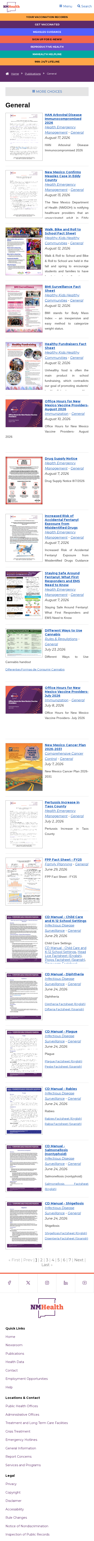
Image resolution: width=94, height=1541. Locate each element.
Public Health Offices (21, 1406)
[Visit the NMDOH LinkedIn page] (65, 1283)
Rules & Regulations (61, 639)
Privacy (11, 1484)
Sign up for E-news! (47, 39)
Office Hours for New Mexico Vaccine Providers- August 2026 (67, 405)
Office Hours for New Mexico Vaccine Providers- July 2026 (67, 692)
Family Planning (58, 864)
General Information (20, 1448)
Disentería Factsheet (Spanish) (66, 1238)
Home (15, 73)
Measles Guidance (47, 31)
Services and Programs (23, 1465)
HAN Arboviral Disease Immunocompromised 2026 (63, 119)
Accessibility (14, 1509)
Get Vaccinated (47, 24)
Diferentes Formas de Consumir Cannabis (34, 669)
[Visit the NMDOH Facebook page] (9, 1283)
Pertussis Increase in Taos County (62, 804)
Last (46, 1264)
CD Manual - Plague (61, 1031)
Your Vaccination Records (47, 17)
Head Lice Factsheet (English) (65, 954)
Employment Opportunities (26, 1379)
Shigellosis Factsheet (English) (66, 1233)
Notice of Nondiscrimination (26, 1526)
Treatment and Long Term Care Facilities (36, 1423)
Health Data (14, 1362)
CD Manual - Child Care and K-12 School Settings (65, 919)
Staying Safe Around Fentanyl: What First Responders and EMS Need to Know (62, 579)
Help (9, 1387)
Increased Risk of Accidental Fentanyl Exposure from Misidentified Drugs (61, 522)
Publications (33, 73)
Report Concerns (18, 1457)
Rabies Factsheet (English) (63, 1118)
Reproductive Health (47, 46)
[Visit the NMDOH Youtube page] (84, 1283)
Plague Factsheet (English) (63, 1061)
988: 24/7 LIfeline (47, 61)
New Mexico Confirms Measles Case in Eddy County (63, 176)
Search (86, 6)
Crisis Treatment (17, 1431)
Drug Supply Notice (61, 459)
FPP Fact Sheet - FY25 (63, 860)
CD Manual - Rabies (61, 1089)
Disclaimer (13, 1501)
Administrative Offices (22, 1415)
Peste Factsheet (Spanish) (63, 1066)
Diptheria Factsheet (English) (65, 1004)
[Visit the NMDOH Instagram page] (47, 1283)
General (77, 132)
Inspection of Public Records (27, 1534)
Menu (67, 6)
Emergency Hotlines (21, 1440)
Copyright (13, 1492)
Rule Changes (16, 1518)
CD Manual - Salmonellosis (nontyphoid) (56, 1150)
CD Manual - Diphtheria (64, 974)
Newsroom (14, 1345)
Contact (11, 1370)
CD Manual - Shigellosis (64, 1203)
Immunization (56, 414)
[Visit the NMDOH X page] (28, 1283)
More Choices (48, 92)
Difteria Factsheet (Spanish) (64, 1009)
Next (79, 1260)
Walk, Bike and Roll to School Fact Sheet (63, 231)
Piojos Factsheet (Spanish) (65, 960)
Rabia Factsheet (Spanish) (63, 1124)
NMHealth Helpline (47, 54)
